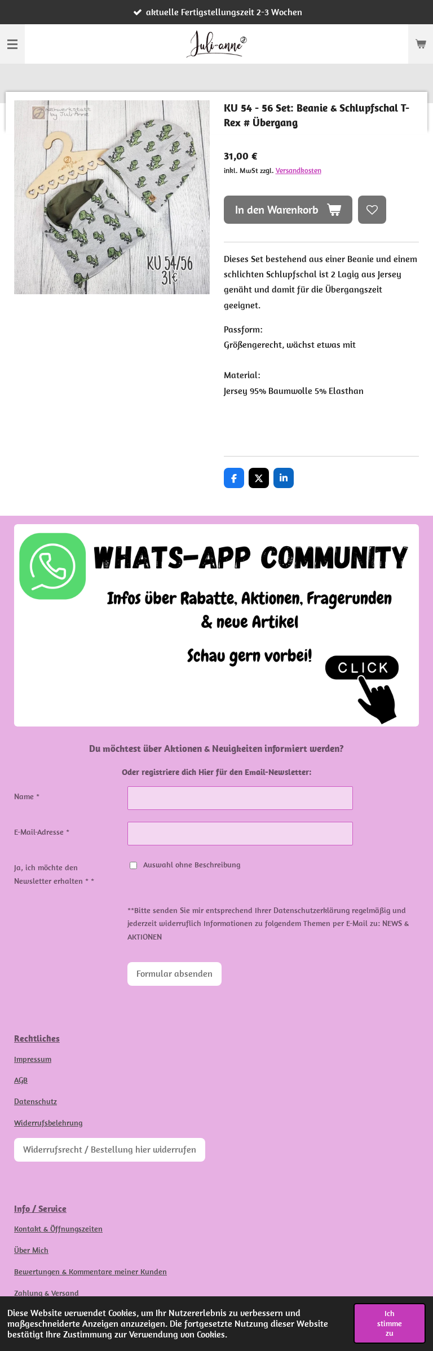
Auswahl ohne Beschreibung (191, 865)
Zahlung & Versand (46, 1293)
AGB (21, 1080)
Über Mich (31, 1250)
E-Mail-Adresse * (41, 832)
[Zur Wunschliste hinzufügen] (372, 210)
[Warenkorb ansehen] (420, 44)
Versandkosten (298, 170)
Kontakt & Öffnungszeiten (58, 1229)
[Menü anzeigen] (12, 44)
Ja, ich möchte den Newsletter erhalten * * (54, 874)
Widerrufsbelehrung (48, 1123)
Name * (26, 796)
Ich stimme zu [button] (389, 1323)
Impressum (32, 1059)
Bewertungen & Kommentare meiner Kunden (90, 1271)
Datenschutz (35, 1101)
